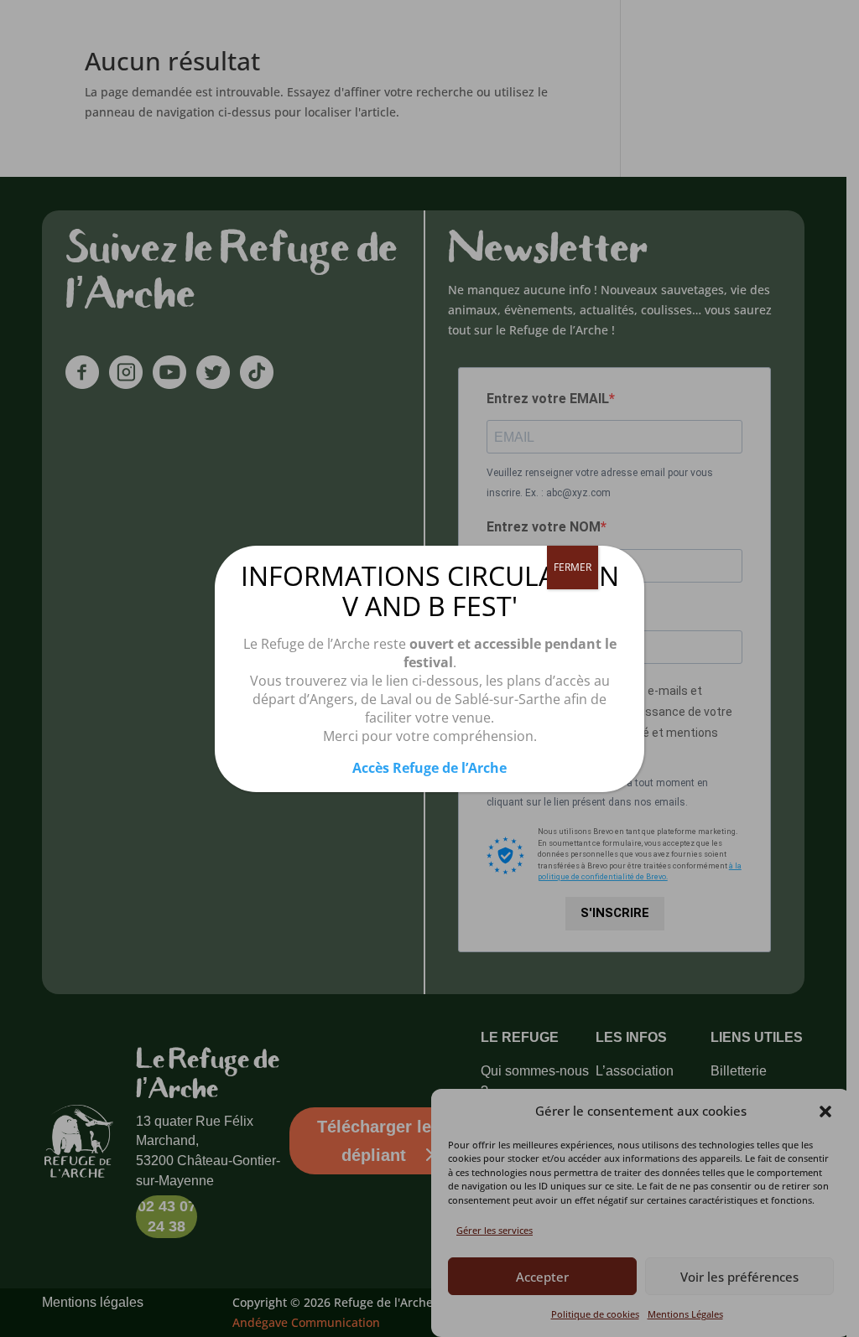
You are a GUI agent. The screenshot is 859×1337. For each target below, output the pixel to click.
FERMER (572, 567)
